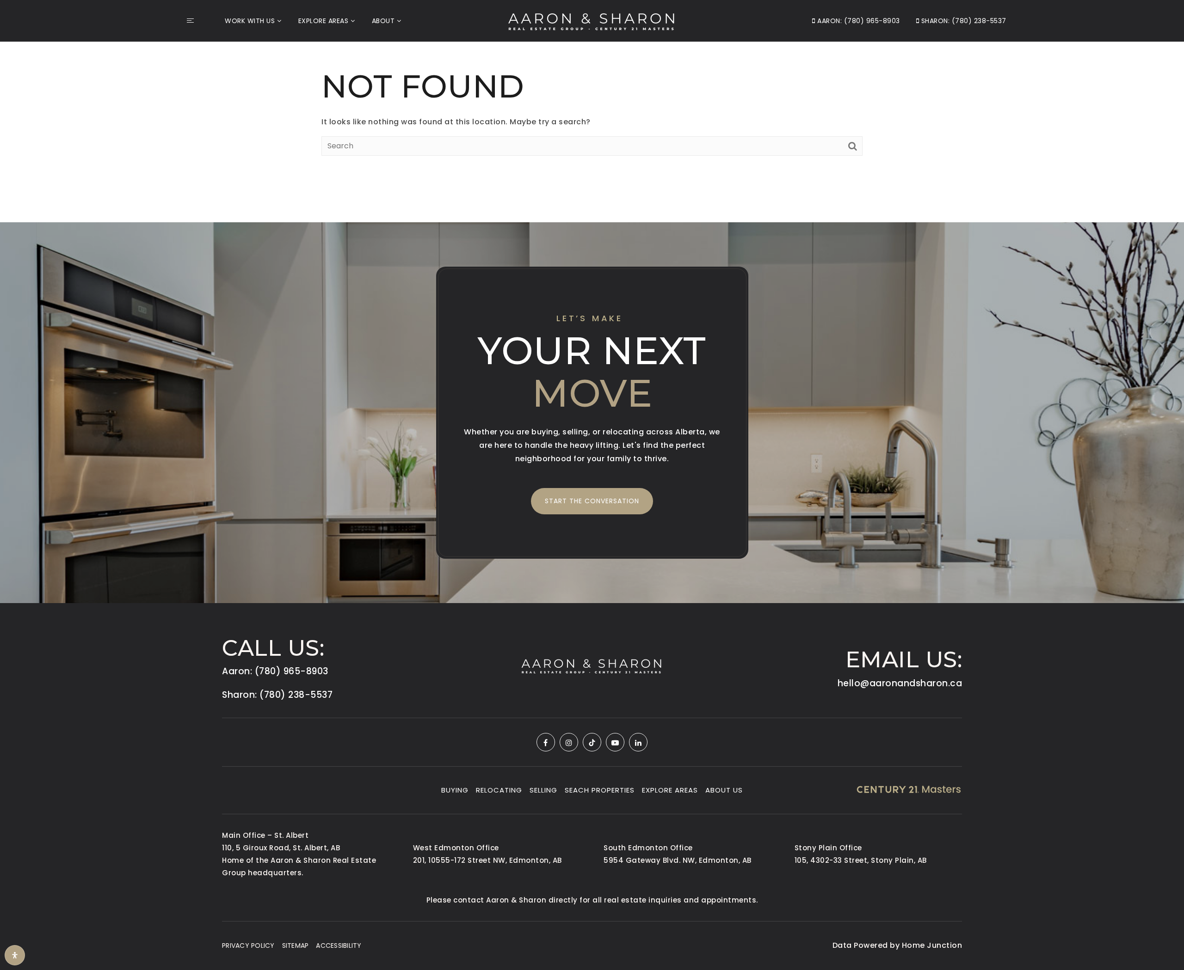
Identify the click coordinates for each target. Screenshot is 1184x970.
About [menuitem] (383, 20)
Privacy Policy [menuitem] (248, 945)
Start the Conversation (592, 501)
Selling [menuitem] (543, 790)
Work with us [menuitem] (250, 20)
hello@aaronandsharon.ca (900, 683)
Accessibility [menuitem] (338, 945)
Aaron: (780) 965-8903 (857, 20)
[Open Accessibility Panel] (15, 955)
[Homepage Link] (592, 20)
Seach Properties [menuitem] (600, 790)
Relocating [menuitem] (499, 790)
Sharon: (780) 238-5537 (962, 20)
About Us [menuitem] (724, 790)
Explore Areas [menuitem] (323, 20)
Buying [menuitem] (455, 790)
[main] (592, 110)
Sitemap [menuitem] (295, 945)
